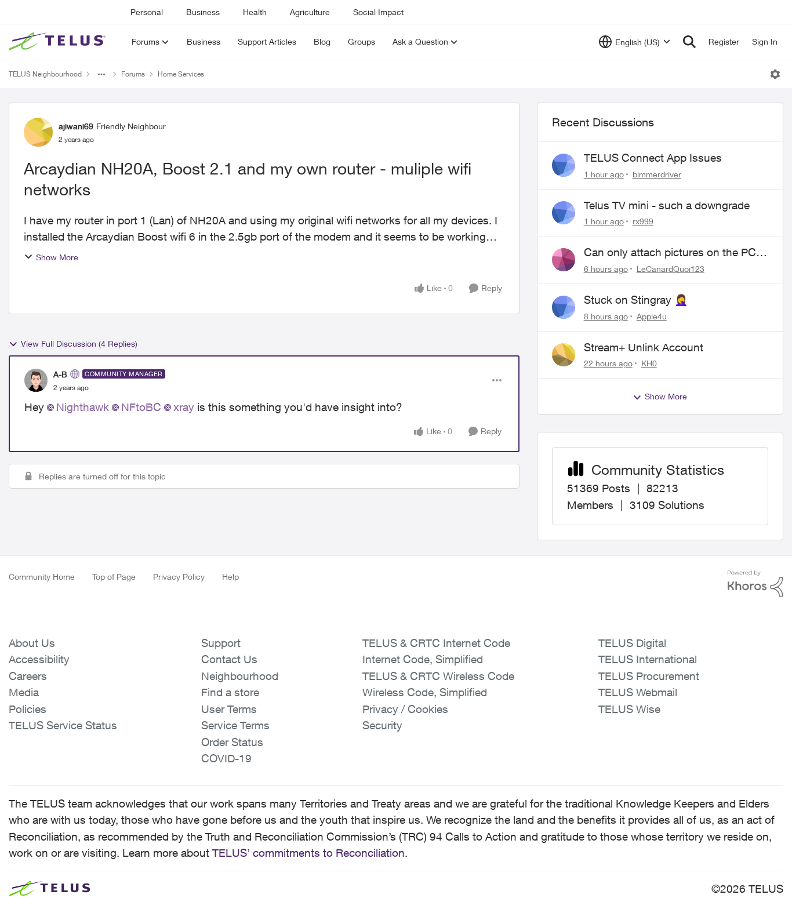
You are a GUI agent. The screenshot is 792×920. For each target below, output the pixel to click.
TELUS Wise (629, 709)
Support (221, 643)
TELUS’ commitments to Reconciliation (308, 852)
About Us (32, 643)
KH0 (649, 363)
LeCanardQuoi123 (670, 269)
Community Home (42, 576)
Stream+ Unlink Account (643, 347)
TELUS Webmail (637, 692)
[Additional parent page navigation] (101, 74)
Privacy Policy (179, 576)
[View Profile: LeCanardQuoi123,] (563, 259)
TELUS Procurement (648, 676)
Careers (28, 676)
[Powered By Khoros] (755, 583)
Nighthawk (82, 407)
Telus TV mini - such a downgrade (667, 205)
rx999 (643, 221)
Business (203, 12)
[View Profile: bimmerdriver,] (563, 165)
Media (24, 692)
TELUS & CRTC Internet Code (436, 643)
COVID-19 (226, 758)
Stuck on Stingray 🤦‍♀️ (636, 299)
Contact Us (229, 659)
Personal (146, 12)
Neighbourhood (239, 676)
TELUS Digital (632, 643)
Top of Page (114, 576)
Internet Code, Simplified (422, 659)
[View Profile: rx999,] (563, 212)
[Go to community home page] (58, 41)
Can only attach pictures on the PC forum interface (670, 253)
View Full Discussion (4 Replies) (79, 343)
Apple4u (652, 316)
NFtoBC (141, 407)
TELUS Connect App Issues (653, 157)
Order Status (232, 742)
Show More (57, 257)
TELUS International (647, 659)
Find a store (230, 692)
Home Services (181, 74)
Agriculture (310, 12)
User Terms (229, 709)
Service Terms (235, 725)
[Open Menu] (775, 74)
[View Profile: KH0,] (563, 354)
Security (382, 725)
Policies (27, 709)
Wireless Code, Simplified (424, 692)
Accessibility (39, 659)
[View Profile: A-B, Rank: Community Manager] (36, 380)
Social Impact (378, 12)
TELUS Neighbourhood (45, 74)
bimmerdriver (657, 174)
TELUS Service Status (63, 725)
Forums (133, 74)
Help (230, 576)
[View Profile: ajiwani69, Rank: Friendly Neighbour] (38, 132)
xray (183, 407)
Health (255, 12)
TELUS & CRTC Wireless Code (438, 676)
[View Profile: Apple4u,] (563, 307)
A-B (60, 374)
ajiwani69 (76, 126)
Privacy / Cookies (405, 709)
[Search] (689, 42)
